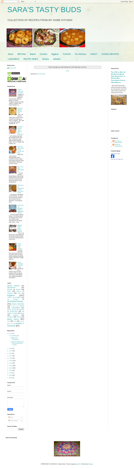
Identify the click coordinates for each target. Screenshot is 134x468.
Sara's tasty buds (115, 153)
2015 (10, 360)
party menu (13, 319)
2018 (10, 353)
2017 (10, 356)
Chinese (18, 291)
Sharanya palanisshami (118, 145)
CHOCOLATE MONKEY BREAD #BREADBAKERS (20, 209)
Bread (18, 289)
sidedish (57, 59)
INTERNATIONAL (15, 301)
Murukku (21, 309)
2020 (10, 348)
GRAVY (93, 54)
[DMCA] (13, 74)
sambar (22, 321)
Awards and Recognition (14, 338)
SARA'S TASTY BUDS (44, 10)
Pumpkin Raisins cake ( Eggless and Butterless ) (20, 130)
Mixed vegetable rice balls (20, 264)
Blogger (91, 464)
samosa (11, 323)
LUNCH (21, 306)
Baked (33, 54)
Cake (9, 291)
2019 (10, 351)
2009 (10, 375)
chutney (15, 315)
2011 (10, 370)
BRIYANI (21, 54)
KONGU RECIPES (110, 54)
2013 (10, 365)
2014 (10, 363)
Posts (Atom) (41, 74)
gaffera (79, 464)
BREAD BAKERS (13, 286)
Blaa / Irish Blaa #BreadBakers (20, 169)
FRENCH (9, 297)
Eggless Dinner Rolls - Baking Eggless (19, 228)
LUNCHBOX (13, 59)
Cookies (10, 293)
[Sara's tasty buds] (112, 157)
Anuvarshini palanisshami (118, 141)
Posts (11, 417)
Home (67, 71)
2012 (10, 368)
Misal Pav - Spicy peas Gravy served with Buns (20, 150)
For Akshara (80, 54)
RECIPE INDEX (30, 59)
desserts (10, 317)
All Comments (14, 420)
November (14, 335)
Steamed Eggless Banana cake (20, 110)
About (10, 54)
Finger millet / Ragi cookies (19, 246)
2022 (10, 333)
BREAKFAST (11, 287)
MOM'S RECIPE (11, 309)
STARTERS (13, 311)
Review (45, 59)
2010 (10, 373)
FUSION (67, 54)
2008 (10, 378)
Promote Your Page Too (117, 159)
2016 (10, 358)
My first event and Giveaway (20, 91)
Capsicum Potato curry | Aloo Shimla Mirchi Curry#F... (17, 343)
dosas (19, 317)
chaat (22, 313)
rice (8, 321)
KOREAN (13, 306)
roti (15, 321)
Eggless (55, 54)
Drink (19, 293)
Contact (43, 54)
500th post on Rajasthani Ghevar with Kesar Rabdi (20, 189)
